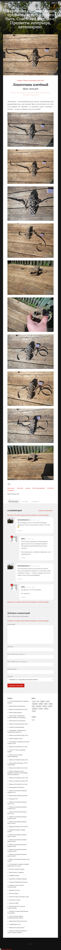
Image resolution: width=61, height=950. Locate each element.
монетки (45, 706)
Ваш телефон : (17, 661)
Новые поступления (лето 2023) (18, 784)
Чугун (47, 701)
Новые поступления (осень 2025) (18, 735)
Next (57, 54)
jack (38, 701)
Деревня (42, 701)
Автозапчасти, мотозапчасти (17, 720)
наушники (34, 708)
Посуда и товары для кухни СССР (18, 781)
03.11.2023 (34, 520)
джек (33, 706)
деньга (45, 703)
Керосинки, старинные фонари (18, 878)
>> (9, 484)
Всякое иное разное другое (16, 927)
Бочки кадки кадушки (15, 712)
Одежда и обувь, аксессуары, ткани (19, 896)
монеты (50, 706)
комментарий (11, 624)
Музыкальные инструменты (17, 706)
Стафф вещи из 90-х (15, 924)
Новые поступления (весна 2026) (18, 724)
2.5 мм (33, 701)
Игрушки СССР (13, 798)
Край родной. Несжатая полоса (18, 921)
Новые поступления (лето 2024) (18, 768)
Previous (4, 54)
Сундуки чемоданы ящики (16, 727)
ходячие (41, 708)
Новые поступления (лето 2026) (18, 709)
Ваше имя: (10, 646)
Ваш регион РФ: (12, 669)
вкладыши (34, 703)
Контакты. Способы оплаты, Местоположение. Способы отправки (31, 93)
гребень (40, 703)
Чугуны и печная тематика (16, 869)
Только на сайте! (14, 903)
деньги (50, 703)
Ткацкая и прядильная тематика (18, 882)
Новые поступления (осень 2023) (18, 777)
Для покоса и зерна (14, 900)
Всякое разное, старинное (16, 872)
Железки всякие (13, 893)
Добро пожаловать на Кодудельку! (30, 8)
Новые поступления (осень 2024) (18, 759)
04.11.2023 (29, 538)
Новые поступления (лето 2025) (18, 746)
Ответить (19, 530)
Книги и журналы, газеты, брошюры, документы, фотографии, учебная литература (17, 772)
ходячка (46, 708)
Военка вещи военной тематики (18, 795)
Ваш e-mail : (16, 654)
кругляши (38, 706)
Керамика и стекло (14, 890)
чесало (33, 711)
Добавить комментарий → (46, 510)
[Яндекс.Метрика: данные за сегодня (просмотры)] (6, 949)
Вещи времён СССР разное (16, 787)
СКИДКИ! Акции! (14, 875)
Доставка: (10, 676)
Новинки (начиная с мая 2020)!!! (18, 826)
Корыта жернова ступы (15, 738)
